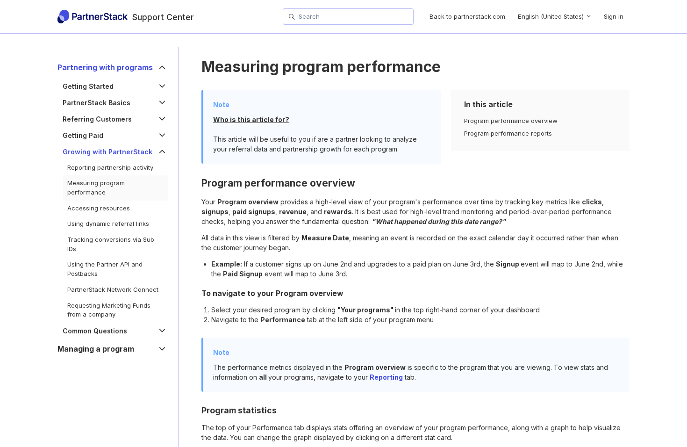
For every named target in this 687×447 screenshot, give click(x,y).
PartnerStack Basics (96, 103)
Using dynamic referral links (108, 223)
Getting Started (88, 86)
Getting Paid (83, 135)
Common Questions (95, 331)
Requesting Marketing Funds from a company (108, 310)
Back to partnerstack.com (467, 16)
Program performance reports (508, 133)
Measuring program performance (96, 187)
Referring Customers (97, 119)
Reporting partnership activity (110, 167)
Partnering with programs (105, 67)
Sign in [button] (613, 16)
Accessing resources (98, 208)
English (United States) (552, 16)
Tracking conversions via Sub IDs (110, 244)
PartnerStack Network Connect (112, 289)
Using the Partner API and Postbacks (105, 268)
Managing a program (95, 349)
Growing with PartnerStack (107, 152)
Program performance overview (511, 120)
